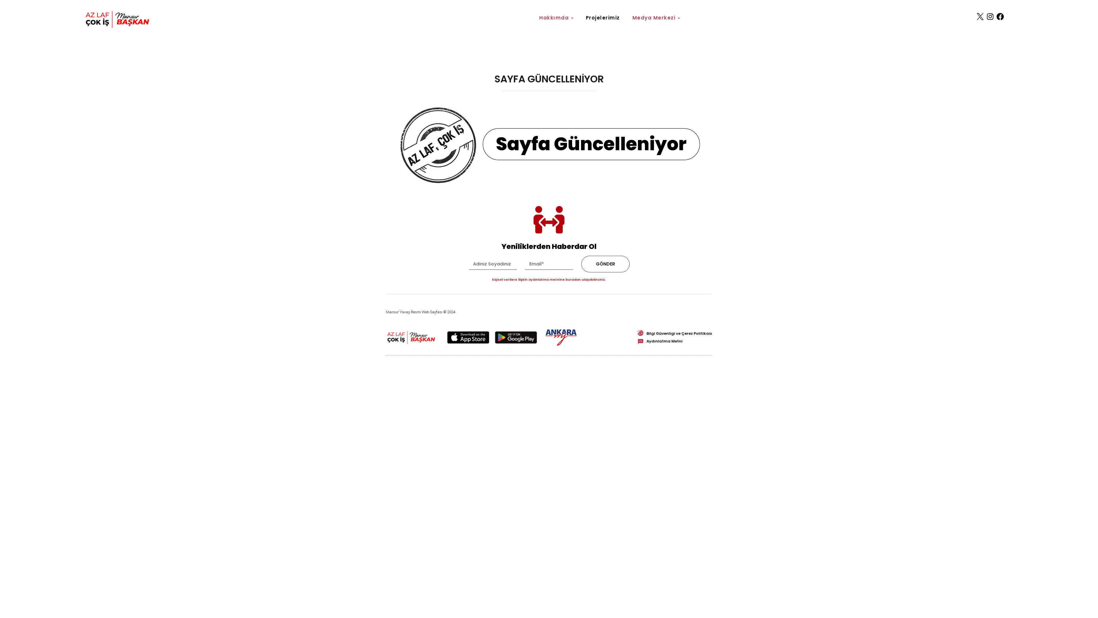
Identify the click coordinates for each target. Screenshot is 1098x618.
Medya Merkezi (654, 17)
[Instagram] (990, 16)
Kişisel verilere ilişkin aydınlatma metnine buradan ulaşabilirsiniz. (549, 279)
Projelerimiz (603, 17)
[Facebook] (1000, 16)
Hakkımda (554, 17)
